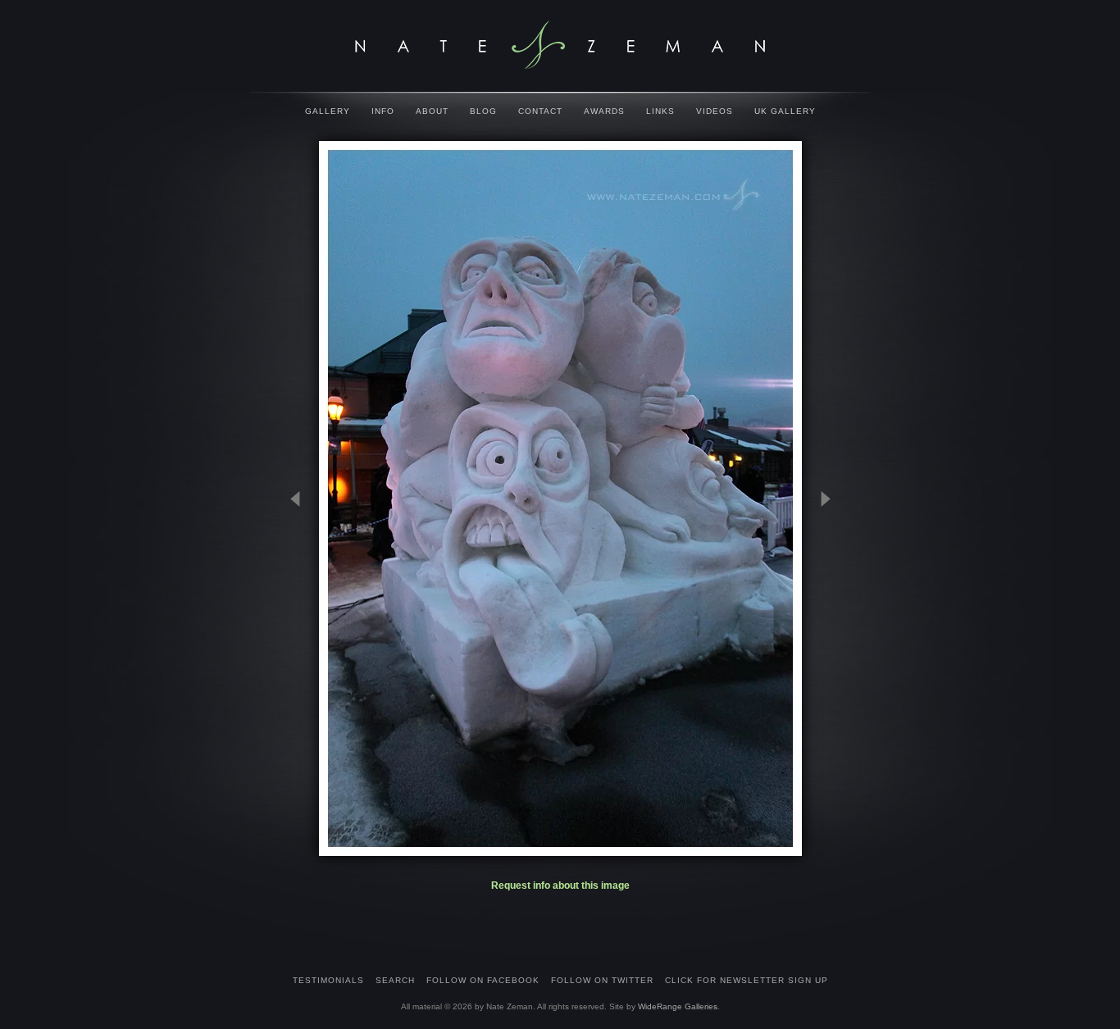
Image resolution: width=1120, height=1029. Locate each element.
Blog (483, 111)
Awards (604, 111)
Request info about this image (560, 885)
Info (382, 111)
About (432, 111)
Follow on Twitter (602, 980)
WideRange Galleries (677, 1006)
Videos (714, 111)
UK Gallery (785, 111)
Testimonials (328, 980)
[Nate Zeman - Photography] (560, 45)
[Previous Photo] (302, 579)
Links (660, 111)
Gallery (327, 111)
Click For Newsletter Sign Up (746, 980)
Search (395, 980)
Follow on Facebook (483, 980)
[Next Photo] (818, 579)
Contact (540, 111)
